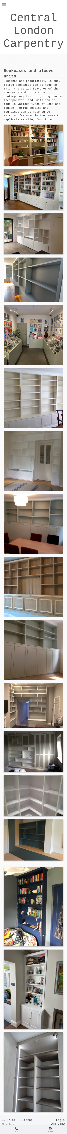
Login (60, 1120)
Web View (58, 1124)
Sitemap (27, 1120)
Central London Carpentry (33, 31)
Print (11, 1120)
